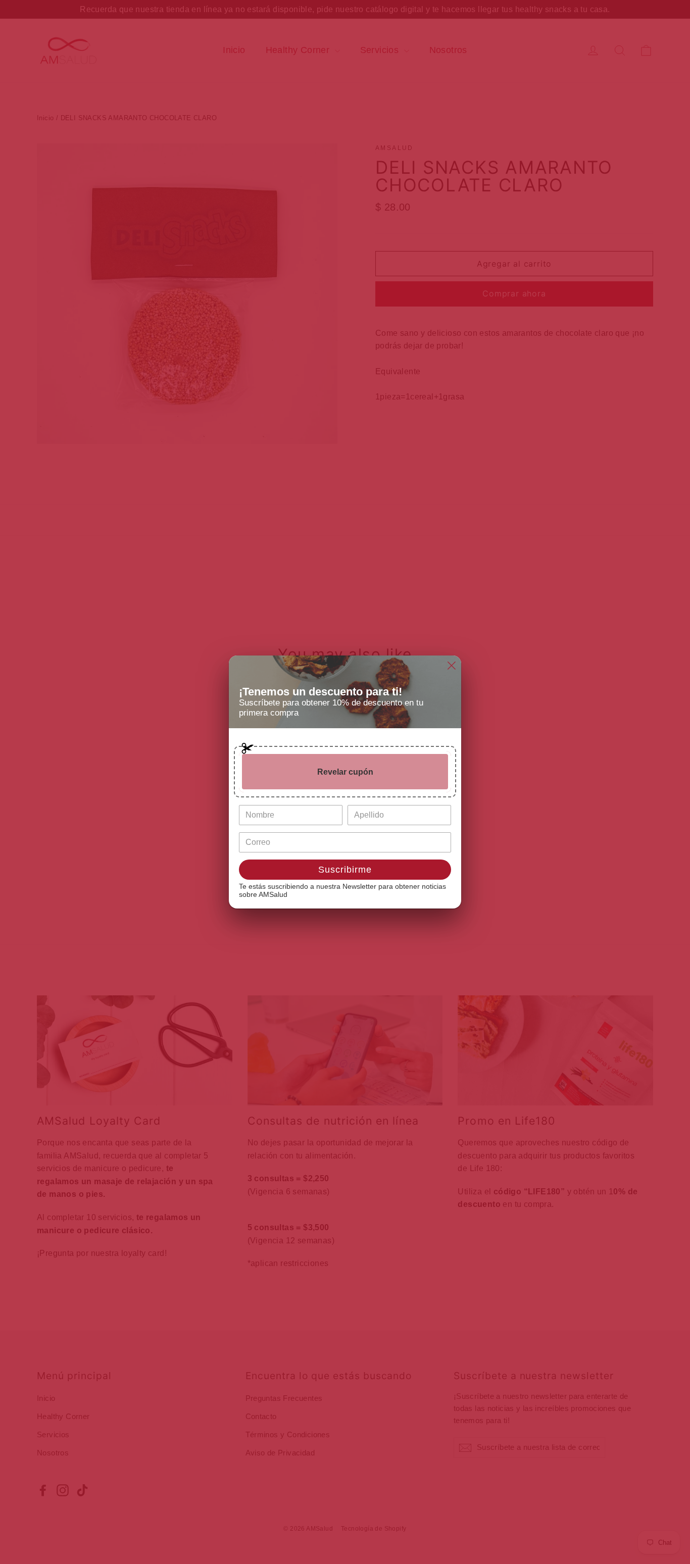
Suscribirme (345, 870)
